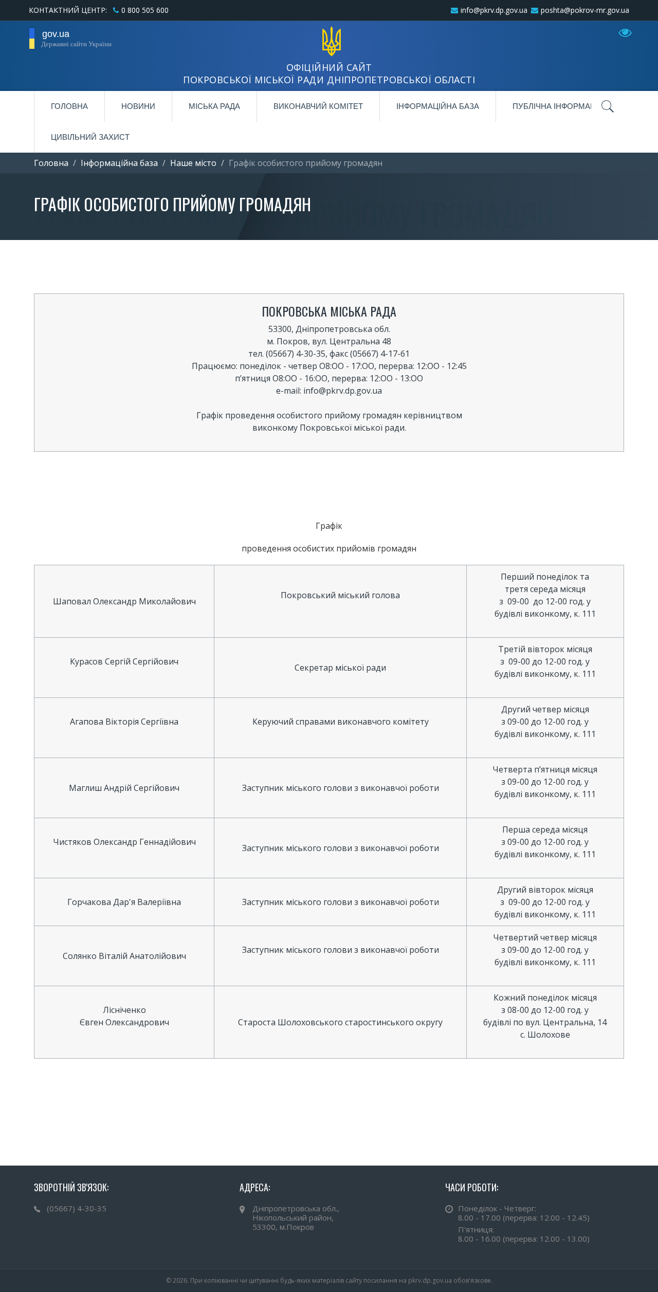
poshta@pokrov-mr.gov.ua (585, 10)
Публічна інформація (558, 106)
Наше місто (193, 163)
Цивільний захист (90, 137)
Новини (138, 106)
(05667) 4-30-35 (76, 1208)
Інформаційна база (437, 106)
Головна (69, 106)
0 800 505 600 (145, 10)
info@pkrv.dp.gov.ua (494, 10)
